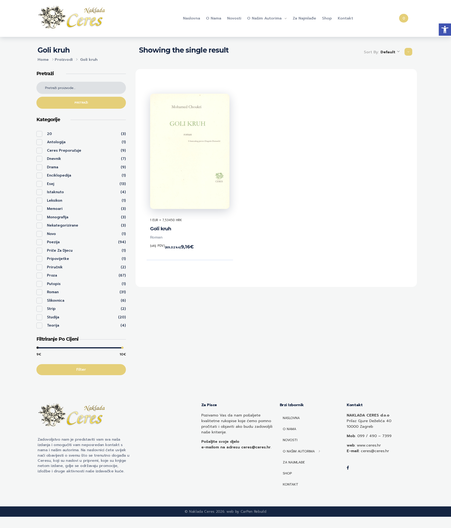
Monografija (57, 217)
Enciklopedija (59, 175)
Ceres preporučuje (64, 150)
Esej (50, 183)
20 (49, 133)
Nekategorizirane (62, 225)
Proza (52, 275)
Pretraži (81, 103)
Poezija (53, 242)
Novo (51, 233)
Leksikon (54, 200)
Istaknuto (55, 192)
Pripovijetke (58, 258)
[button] (445, 29)
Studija (53, 317)
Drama (52, 167)
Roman (156, 237)
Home (43, 59)
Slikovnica (55, 300)
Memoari (54, 208)
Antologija (56, 142)
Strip (51, 308)
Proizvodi (64, 59)
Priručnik (55, 267)
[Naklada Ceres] (73, 18)
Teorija (53, 325)
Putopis (54, 283)
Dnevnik (54, 158)
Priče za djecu (60, 250)
